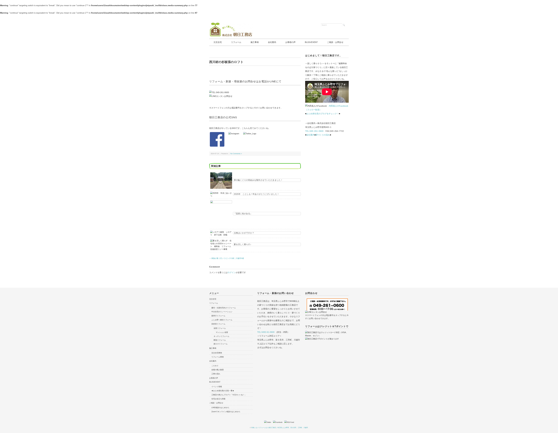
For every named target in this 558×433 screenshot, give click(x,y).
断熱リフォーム (220, 340)
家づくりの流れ (323, 135)
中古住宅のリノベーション (221, 312)
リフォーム (236, 42)
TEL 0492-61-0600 (265, 332)
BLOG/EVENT (311, 42)
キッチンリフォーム (221, 336)
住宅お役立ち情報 (218, 399)
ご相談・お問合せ (335, 42)
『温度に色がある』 (243, 213)
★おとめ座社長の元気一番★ (222, 391)
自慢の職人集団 (217, 370)
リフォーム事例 (217, 357)
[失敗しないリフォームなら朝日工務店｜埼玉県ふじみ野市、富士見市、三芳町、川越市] (231, 24)
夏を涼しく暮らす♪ (242, 244)
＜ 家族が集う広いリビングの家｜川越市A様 (226, 258)
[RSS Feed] (289, 422)
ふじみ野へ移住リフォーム (221, 320)
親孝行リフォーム (218, 316)
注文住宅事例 (216, 353)
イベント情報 (216, 387)
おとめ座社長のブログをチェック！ (322, 113)
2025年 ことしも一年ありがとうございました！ (256, 194)
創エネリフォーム (221, 344)
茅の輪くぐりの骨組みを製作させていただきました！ (258, 180)
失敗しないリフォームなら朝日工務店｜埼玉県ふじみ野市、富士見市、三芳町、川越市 (279, 427)
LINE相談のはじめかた (220, 408)
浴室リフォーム (220, 328)
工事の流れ (215, 374)
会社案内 (272, 42)
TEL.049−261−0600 (314, 131)
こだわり (214, 366)
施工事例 (255, 42)
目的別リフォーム (218, 324)
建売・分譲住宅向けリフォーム (223, 308)
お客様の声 (290, 42)
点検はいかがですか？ (244, 233)
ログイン (232, 272)
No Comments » (236, 153)
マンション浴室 (222, 332)
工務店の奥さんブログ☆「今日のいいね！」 (228, 395)
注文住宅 (218, 42)
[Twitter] (268, 422)
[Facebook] (278, 422)
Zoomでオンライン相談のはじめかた (225, 412)
